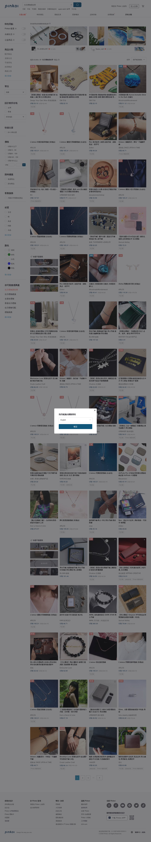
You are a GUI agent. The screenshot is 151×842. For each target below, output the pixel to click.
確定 (75, 426)
